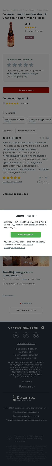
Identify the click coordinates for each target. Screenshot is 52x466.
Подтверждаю (25, 234)
